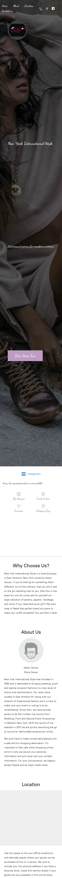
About (16, 5)
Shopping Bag (43, 510)
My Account (19, 498)
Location (29, 5)
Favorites (18, 510)
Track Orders (43, 498)
